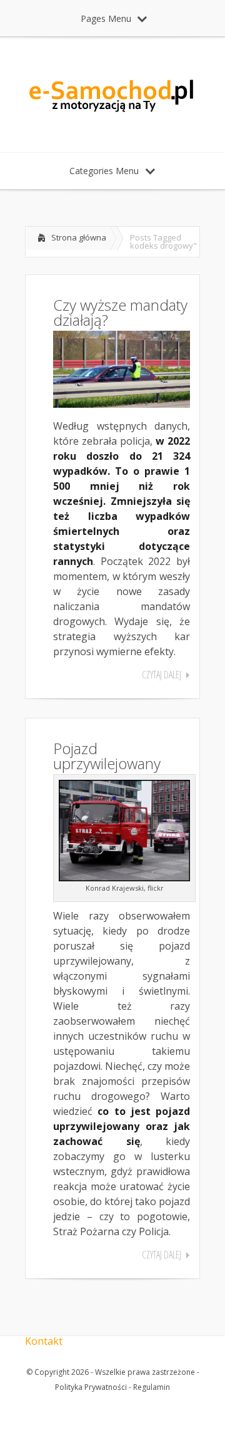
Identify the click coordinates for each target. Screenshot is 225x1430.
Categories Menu (104, 171)
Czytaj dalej (161, 675)
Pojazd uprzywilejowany (107, 756)
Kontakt (43, 1341)
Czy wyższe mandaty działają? (120, 312)
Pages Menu (106, 18)
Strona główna (78, 237)
